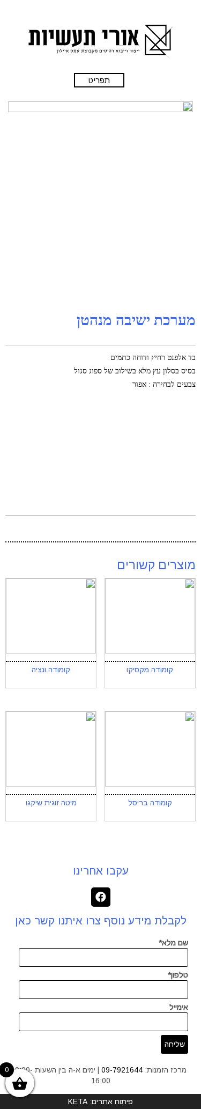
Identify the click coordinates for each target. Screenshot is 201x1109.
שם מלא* (173, 942)
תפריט (99, 80)
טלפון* (178, 975)
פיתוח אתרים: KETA (100, 1101)
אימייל (178, 1007)
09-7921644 (122, 1070)
